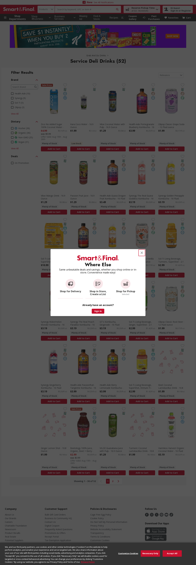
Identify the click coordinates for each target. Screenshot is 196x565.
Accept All (172, 553)
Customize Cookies (128, 553)
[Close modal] (141, 252)
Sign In (98, 311)
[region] (98, 554)
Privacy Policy (88, 561)
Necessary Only (150, 553)
